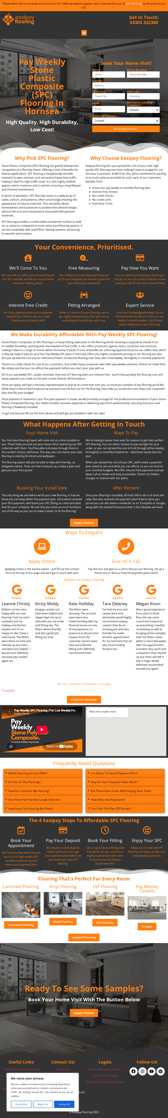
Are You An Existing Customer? (139, 103)
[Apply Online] (42, 546)
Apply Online (42, 561)
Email (96, 103)
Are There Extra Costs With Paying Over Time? (121, 791)
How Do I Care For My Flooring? (29, 791)
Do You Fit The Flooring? (24, 782)
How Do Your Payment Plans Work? (114, 782)
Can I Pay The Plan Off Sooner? (111, 808)
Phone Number (137, 70)
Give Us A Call (126, 561)
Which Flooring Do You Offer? (27, 773)
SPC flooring (134, 3)
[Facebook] (133, 1071)
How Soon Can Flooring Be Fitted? (30, 808)
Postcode (133, 91)
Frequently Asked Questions (105, 1082)
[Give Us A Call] (126, 546)
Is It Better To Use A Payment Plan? (114, 773)
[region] (43, 1092)
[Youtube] (151, 1071)
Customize (21, 1104)
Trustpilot (8, 690)
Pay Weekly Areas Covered (21, 1069)
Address (97, 80)
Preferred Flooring (104, 116)
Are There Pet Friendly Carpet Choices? (34, 800)
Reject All (43, 1104)
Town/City (99, 91)
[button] (84, 33)
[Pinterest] (161, 1071)
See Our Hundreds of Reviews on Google (84, 684)
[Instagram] (142, 1071)
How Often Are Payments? (108, 800)
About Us (63, 1069)
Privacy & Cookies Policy (105, 1069)
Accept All (64, 1104)
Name (96, 70)
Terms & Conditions (105, 1075)
